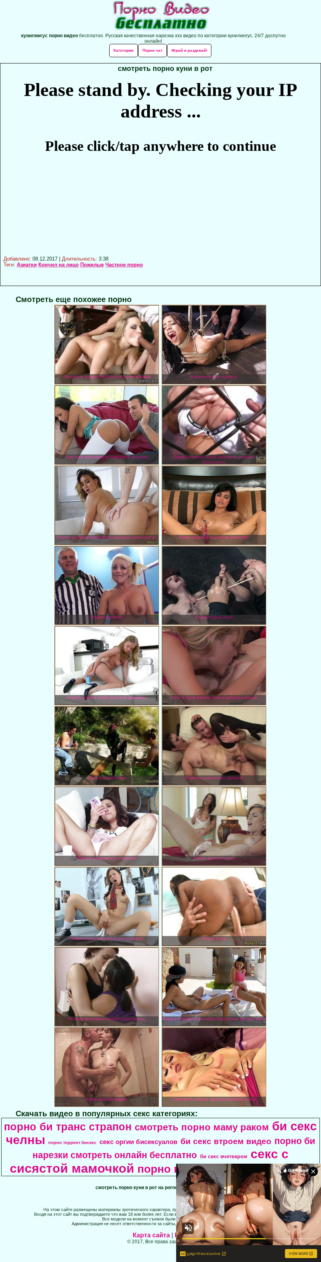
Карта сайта (151, 1235)
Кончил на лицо (58, 265)
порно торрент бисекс (72, 1142)
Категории (123, 50)
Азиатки (27, 265)
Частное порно (124, 265)
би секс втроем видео (225, 1141)
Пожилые (92, 265)
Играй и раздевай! (189, 50)
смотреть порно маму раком (202, 1127)
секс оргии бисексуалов (138, 1142)
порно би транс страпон (68, 1127)
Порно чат (152, 50)
